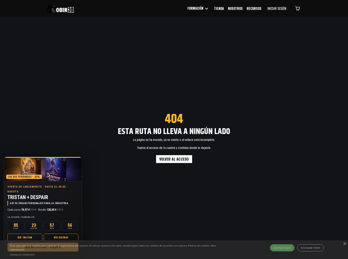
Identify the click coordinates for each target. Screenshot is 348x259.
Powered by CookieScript (22, 255)
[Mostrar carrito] (297, 8)
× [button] (344, 243)
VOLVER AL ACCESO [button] (174, 159)
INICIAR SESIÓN (276, 8)
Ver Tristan (25, 237)
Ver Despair (61, 237)
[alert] (174, 249)
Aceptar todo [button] (282, 247)
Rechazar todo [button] (310, 247)
